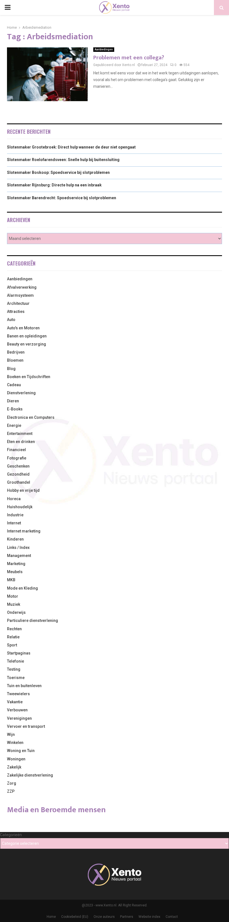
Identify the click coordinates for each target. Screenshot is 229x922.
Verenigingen (19, 718)
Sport (12, 645)
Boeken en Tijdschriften (28, 376)
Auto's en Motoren (23, 328)
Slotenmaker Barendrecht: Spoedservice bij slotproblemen (61, 198)
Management (19, 555)
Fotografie (16, 458)
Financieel (16, 449)
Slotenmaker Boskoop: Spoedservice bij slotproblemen (58, 172)
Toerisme (16, 677)
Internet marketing (23, 531)
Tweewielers (18, 694)
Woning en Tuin (21, 750)
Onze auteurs (104, 917)
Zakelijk (14, 767)
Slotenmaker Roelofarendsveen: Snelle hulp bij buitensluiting (63, 159)
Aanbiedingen (104, 49)
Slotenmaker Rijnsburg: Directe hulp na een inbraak (54, 185)
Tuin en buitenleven (24, 685)
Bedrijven (16, 352)
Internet (14, 523)
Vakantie (15, 702)
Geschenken (18, 466)
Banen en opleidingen (27, 336)
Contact (172, 917)
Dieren (13, 401)
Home (51, 917)
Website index (149, 917)
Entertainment (19, 433)
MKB (11, 580)
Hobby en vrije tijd (23, 490)
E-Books (15, 409)
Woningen (16, 759)
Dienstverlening (21, 393)
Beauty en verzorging (26, 344)
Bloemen (15, 360)
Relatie (13, 637)
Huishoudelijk (19, 507)
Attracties (16, 311)
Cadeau (14, 385)
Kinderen (15, 539)
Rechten (14, 629)
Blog (11, 368)
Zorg (11, 783)
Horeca (14, 499)
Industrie (15, 515)
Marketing (16, 563)
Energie (14, 425)
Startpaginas (18, 653)
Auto (11, 319)
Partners (126, 917)
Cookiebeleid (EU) (74, 917)
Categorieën (11, 835)
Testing (13, 669)
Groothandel (18, 482)
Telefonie (15, 661)
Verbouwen (17, 710)
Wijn (11, 734)
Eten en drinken (21, 441)
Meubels (15, 572)
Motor (12, 596)
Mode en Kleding (22, 588)
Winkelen (15, 742)
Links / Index (18, 547)
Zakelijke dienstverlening (30, 775)
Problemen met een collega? (128, 57)
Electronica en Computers (30, 417)
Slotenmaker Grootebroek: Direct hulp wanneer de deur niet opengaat (71, 147)
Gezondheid (18, 474)
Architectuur (18, 303)
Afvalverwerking (22, 287)
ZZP (11, 791)
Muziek (13, 604)
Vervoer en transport (26, 726)
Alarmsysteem (20, 295)
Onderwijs (16, 612)
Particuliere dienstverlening (32, 620)
